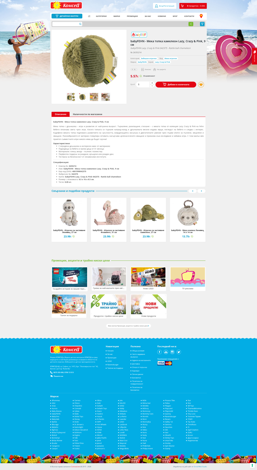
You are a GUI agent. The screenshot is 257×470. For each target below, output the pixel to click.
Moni (144, 419)
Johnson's (101, 448)
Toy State (191, 422)
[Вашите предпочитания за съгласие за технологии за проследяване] (252, 465)
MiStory (145, 408)
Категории (101, 16)
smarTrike (169, 440)
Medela (123, 446)
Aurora (54, 408)
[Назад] (190, 24)
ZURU (190, 432)
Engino (77, 435)
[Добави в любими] (201, 85)
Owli (144, 443)
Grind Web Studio (200, 466)
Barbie (54, 422)
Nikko (144, 430)
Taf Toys (191, 406)
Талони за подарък (115, 368)
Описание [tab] (60, 114)
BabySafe (55, 419)
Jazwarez (100, 446)
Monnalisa (146, 422)
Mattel (122, 438)
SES (166, 430)
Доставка (136, 364)
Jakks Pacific (102, 438)
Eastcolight (78, 427)
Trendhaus (192, 424)
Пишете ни (58, 376)
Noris (144, 432)
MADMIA (123, 435)
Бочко (190, 435)
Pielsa (167, 403)
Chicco (77, 403)
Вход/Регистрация (166, 6)
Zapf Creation (193, 430)
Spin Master (170, 446)
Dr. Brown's (79, 424)
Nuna (144, 440)
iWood (99, 435)
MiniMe (145, 406)
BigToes (55, 430)
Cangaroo (56, 446)
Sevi (166, 432)
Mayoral (123, 443)
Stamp (167, 448)
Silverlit (168, 435)
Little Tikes (124, 430)
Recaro (168, 419)
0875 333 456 (58, 372)
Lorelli (122, 432)
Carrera (77, 400)
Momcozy (146, 411)
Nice (144, 427)
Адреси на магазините (201, 16)
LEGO (109, 361)
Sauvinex (168, 427)
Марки (117, 16)
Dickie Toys (78, 416)
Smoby (168, 443)
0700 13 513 (69, 372)
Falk (76, 438)
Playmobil (169, 411)
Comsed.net (75, 466)
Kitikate (123, 414)
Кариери (135, 371)
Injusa (99, 427)
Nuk (144, 438)
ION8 (99, 432)
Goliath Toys (102, 408)
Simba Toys (169, 438)
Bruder (54, 443)
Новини (162, 16)
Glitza (99, 400)
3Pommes (56, 400)
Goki (99, 403)
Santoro (168, 424)
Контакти (189, 16)
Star (189, 400)
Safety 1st (169, 422)
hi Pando (100, 419)
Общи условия (138, 350)
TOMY (190, 419)
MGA (144, 400)
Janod (99, 443)
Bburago (55, 424)
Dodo (76, 422)
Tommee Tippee (194, 416)
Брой (133, 84)
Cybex (76, 411)
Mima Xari (146, 403)
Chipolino (78, 406)
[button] (193, 6)
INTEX (99, 430)
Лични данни (137, 374)
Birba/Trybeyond (58, 432)
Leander (123, 419)
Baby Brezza (56, 411)
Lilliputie (123, 427)
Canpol (54, 448)
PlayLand (168, 408)
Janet (99, 440)
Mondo (145, 416)
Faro (76, 440)
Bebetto (55, 427)
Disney (77, 419)
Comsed (77, 408)
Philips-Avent (147, 448)
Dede (76, 414)
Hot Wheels (101, 424)
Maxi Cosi (123, 440)
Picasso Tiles (170, 400)
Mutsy (145, 424)
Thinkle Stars (193, 411)
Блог (175, 16)
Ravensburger (112, 364)
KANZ (122, 406)
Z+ (189, 427)
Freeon (77, 446)
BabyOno (55, 416)
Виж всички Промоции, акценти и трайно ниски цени (128, 326)
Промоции (132, 16)
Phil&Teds (146, 446)
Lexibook (123, 424)
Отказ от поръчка (139, 367)
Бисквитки (136, 377)
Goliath (100, 406)
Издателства (193, 440)
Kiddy (122, 408)
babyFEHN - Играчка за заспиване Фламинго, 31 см (109, 231)
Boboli (54, 435)
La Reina (123, 416)
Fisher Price (79, 443)
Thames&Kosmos (195, 408)
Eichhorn (78, 432)
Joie (121, 400)
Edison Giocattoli (81, 430)
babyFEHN (142, 62)
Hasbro (100, 414)
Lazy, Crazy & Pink (162, 62)
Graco (99, 411)
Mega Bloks (124, 448)
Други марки (193, 438)
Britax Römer (57, 440)
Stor (189, 403)
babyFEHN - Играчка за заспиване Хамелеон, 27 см (148, 231)
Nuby (144, 435)
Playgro (168, 406)
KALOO (122, 403)
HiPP (99, 422)
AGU (53, 403)
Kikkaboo (123, 411)
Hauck (99, 416)
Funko (77, 448)
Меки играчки (171, 58)
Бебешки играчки (149, 58)
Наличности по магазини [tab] (87, 114)
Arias (54, 406)
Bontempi (56, 438)
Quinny (168, 414)
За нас (148, 16)
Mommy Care (147, 414)
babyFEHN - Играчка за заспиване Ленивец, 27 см (69, 231)
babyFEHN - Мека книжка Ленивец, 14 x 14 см (187, 231)
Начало (89, 16)
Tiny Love (191, 414)
